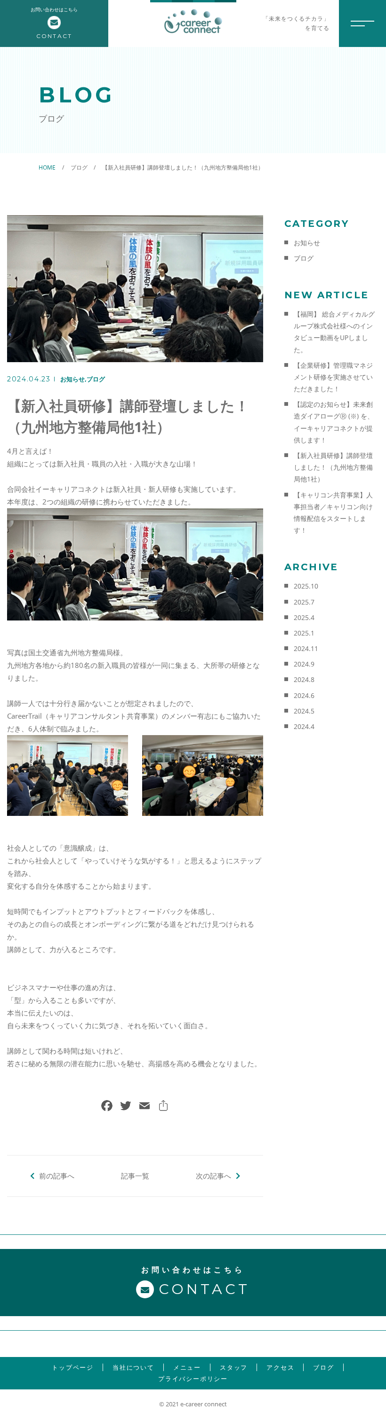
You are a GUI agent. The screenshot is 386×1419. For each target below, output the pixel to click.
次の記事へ (213, 1175)
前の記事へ (56, 1175)
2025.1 (304, 632)
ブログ (96, 379)
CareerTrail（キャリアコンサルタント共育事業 (81, 716)
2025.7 (304, 601)
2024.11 (306, 648)
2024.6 (304, 695)
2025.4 (304, 617)
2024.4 (304, 726)
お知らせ (72, 379)
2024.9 (304, 663)
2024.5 (304, 710)
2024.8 (304, 679)
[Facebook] (106, 1106)
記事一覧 (135, 1175)
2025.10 (306, 586)
